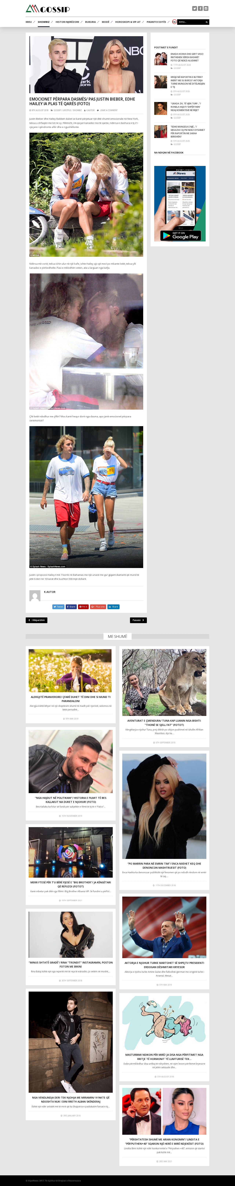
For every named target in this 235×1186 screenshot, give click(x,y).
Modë (105, 22)
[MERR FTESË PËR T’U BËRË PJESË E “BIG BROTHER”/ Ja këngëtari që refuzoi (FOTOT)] (71, 852)
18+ (174, 22)
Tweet (60, 606)
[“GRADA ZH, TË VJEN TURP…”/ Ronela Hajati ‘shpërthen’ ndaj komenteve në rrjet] (160, 108)
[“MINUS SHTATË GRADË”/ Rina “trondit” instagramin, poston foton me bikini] (71, 935)
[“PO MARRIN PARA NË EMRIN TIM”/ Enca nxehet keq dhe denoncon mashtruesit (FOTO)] (164, 806)
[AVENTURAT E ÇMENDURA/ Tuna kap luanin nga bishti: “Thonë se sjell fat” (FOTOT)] (164, 682)
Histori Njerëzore (67, 22)
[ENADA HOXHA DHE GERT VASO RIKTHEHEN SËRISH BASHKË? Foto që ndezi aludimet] (160, 58)
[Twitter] (194, 8)
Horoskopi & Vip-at (128, 22)
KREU (29, 22)
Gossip (57, 110)
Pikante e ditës (156, 22)
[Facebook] (200, 8)
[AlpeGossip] (48, 8)
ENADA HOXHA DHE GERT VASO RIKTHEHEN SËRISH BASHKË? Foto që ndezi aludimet (187, 57)
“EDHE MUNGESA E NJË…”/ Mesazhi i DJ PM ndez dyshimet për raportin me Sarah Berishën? (188, 131)
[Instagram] (206, 8)
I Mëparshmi (38, 620)
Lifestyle (67, 110)
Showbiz (44, 22)
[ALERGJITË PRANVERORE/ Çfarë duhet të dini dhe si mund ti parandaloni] (71, 670)
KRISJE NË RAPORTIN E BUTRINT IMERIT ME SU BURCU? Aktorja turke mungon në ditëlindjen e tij (188, 82)
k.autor (90, 110)
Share (72, 606)
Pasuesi (137, 620)
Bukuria (90, 22)
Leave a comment (109, 110)
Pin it (84, 606)
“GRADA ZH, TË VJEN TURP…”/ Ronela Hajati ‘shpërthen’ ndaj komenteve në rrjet (186, 107)
